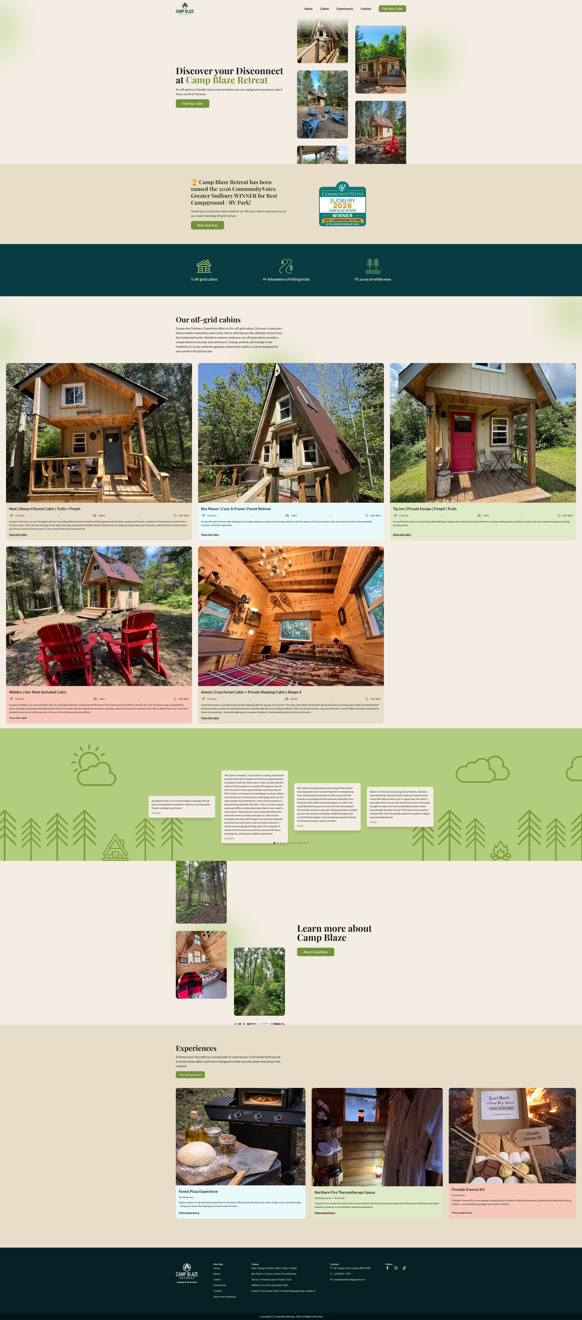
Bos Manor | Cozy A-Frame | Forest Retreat (273, 1273)
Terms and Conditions (224, 1296)
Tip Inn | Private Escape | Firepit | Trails (271, 1279)
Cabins (324, 8)
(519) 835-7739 (342, 1273)
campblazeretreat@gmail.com (349, 1279)
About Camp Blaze (315, 952)
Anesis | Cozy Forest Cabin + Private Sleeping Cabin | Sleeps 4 (283, 1290)
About (308, 8)
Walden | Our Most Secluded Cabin (269, 1285)
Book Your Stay (207, 225)
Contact (366, 8)
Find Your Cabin (392, 8)
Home (216, 1268)
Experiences (345, 8)
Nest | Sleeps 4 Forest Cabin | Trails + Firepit (274, 1268)
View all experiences (190, 1074)
